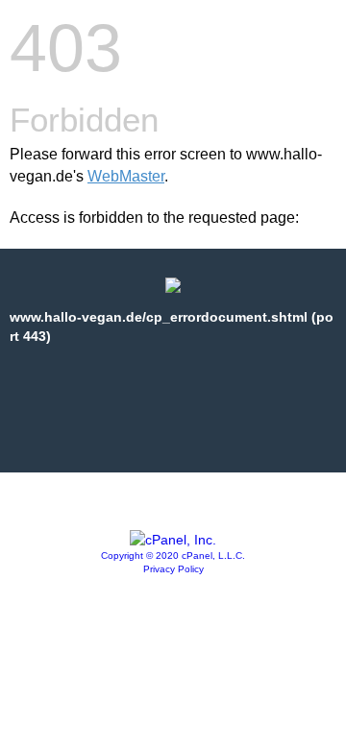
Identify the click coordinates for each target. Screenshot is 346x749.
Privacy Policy (173, 569)
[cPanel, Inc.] (173, 539)
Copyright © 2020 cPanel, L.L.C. (173, 555)
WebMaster (125, 176)
